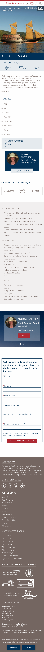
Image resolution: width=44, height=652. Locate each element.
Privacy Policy (7, 511)
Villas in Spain (7, 544)
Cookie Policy (7, 514)
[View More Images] (40, 8)
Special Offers (7, 503)
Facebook (4, 485)
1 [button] (20, 344)
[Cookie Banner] (22, 644)
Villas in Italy (6, 538)
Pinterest (22, 485)
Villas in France (7, 541)
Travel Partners (7, 509)
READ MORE (6, 92)
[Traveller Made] (11, 594)
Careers (4, 506)
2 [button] (23, 344)
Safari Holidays (7, 553)
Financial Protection (9, 517)
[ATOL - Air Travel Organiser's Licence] (29, 573)
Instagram (16, 485)
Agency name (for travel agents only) (17, 414)
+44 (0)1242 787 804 (20, 171)
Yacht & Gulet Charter (10, 556)
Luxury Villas (6, 536)
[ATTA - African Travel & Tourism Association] (8, 583)
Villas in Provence (8, 547)
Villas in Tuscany (8, 550)
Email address (9, 396)
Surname (7, 386)
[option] (22, 29)
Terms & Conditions (9, 520)
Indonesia (17, 8)
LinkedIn (10, 485)
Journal (4, 523)
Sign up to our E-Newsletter (12, 559)
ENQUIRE (24, 335)
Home (4, 8)
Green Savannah (8, 500)
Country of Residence (12, 405)
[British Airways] (12, 573)
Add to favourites (15, 141)
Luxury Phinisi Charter (30, 8)
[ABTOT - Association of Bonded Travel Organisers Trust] (25, 583)
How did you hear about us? (14, 424)
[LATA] (29, 594)
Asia (9, 8)
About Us (5, 497)
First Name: (8, 376)
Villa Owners (6, 526)
